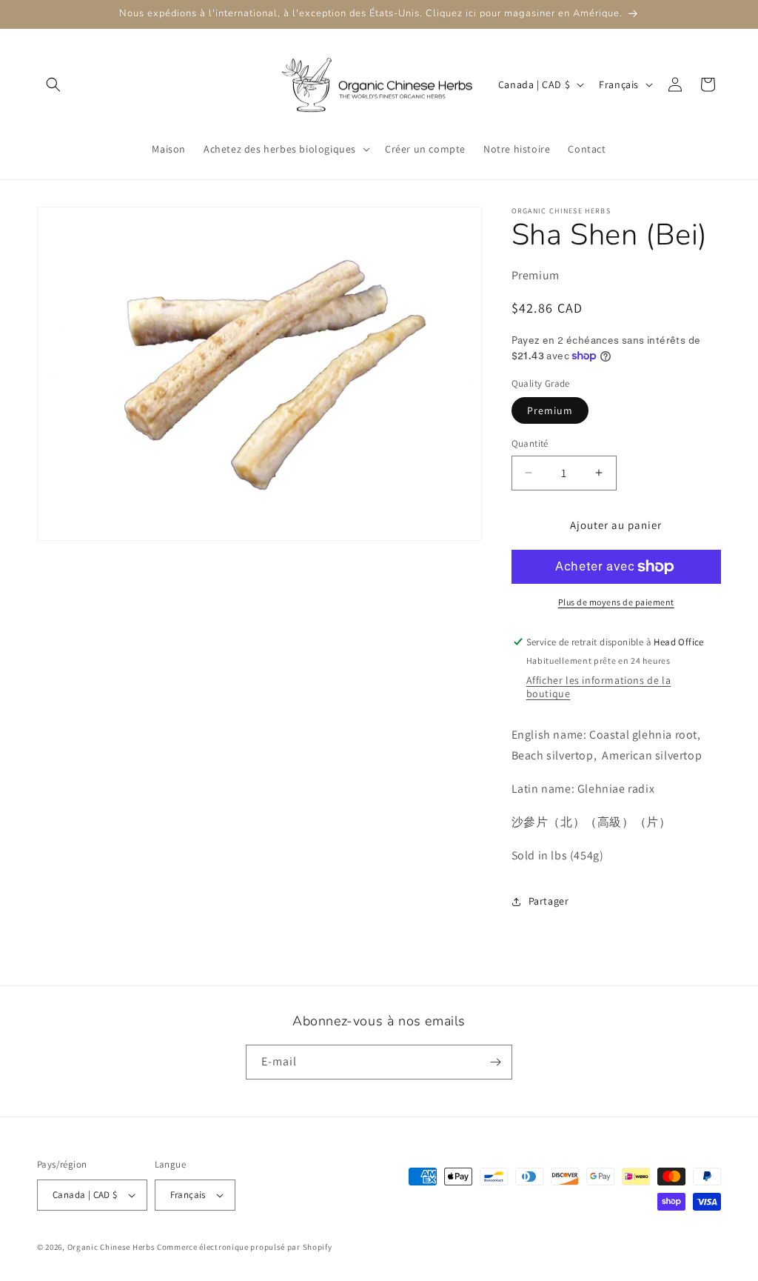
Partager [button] (549, 901)
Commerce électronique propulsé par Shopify (244, 1247)
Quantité (530, 443)
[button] (53, 84)
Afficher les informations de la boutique (598, 686)
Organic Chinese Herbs (111, 1247)
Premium (550, 410)
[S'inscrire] (495, 1062)
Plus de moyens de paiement (616, 602)
